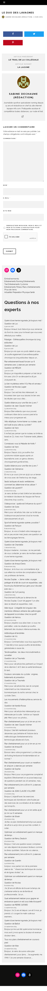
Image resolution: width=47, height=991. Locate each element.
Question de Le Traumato (14, 658)
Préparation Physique (21, 292)
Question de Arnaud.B (13, 747)
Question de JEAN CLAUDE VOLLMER (19, 791)
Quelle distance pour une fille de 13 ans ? (21, 403)
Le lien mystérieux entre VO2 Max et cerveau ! (22, 384)
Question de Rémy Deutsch (15, 839)
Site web (7, 211)
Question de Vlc (11, 636)
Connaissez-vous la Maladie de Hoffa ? (20, 444)
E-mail (6, 198)
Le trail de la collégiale (24, 60)
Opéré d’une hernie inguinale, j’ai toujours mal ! (23, 321)
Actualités (8, 292)
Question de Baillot (12, 924)
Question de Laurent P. (13, 488)
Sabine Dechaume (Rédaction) (18, 17)
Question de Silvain (12, 816)
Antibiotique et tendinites (14, 633)
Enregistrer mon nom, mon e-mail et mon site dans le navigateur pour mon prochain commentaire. (24, 227)
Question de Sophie (12, 769)
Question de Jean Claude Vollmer (18, 406)
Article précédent (23, 57)
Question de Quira (11, 507)
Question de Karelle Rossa (15, 706)
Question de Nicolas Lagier (15, 387)
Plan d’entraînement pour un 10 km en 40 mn (22, 722)
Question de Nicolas (12, 883)
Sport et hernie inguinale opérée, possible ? (22, 523)
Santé (32, 292)
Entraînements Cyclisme (18, 284)
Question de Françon (12, 526)
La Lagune (23, 67)
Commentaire (10, 138)
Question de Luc (11, 324)
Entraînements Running (13, 281)
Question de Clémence (13, 469)
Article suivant (23, 64)
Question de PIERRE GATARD (16, 905)
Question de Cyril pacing (14, 592)
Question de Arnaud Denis (15, 564)
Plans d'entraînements (31, 287)
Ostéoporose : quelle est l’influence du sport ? (23, 504)
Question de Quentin (12, 861)
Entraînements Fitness (13, 287)
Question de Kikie (11, 946)
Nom (5, 185)
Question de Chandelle (13, 545)
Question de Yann (11, 428)
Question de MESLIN (12, 368)
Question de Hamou (12, 617)
